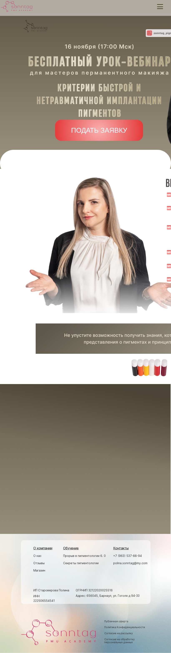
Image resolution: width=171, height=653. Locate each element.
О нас (37, 556)
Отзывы (39, 563)
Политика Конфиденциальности (124, 627)
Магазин (39, 570)
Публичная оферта (116, 621)
